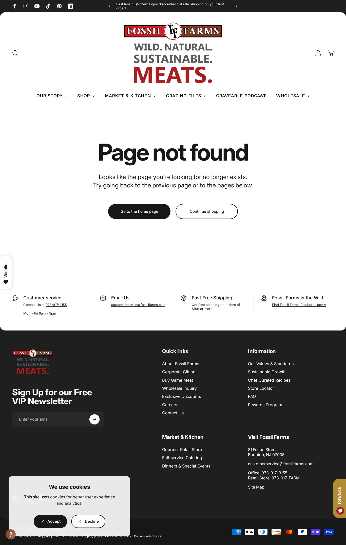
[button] (11, 534)
